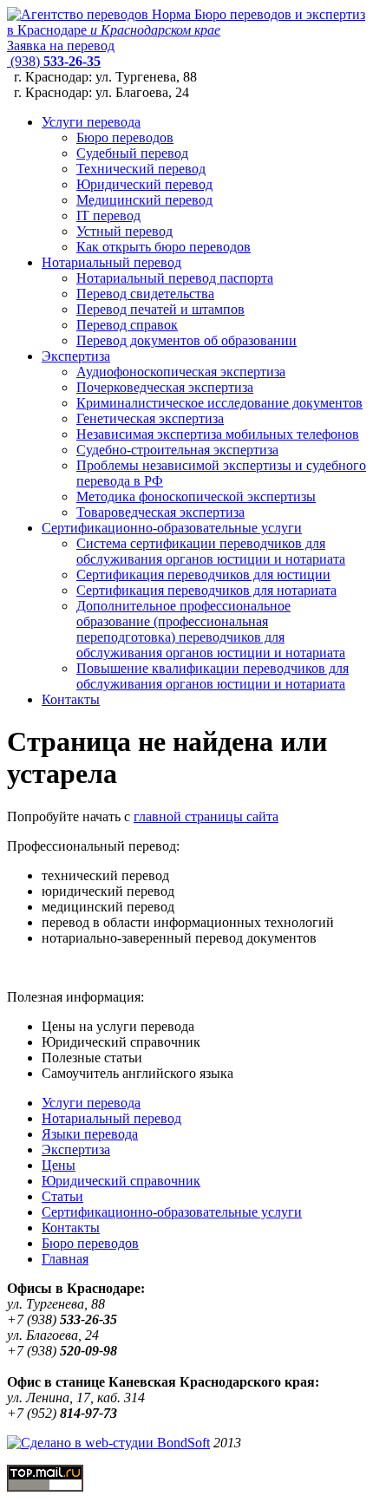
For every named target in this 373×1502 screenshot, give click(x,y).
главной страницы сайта (206, 816)
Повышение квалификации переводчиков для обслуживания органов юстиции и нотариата (212, 676)
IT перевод (108, 215)
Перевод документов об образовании (186, 340)
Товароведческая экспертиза (160, 512)
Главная (65, 1258)
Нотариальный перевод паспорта (174, 278)
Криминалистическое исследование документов (219, 402)
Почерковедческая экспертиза (164, 387)
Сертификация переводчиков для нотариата (206, 590)
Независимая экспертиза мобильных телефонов (217, 434)
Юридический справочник (121, 1180)
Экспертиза (76, 356)
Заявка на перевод (61, 45)
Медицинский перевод (144, 200)
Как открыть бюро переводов (163, 246)
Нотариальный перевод (111, 262)
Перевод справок (127, 324)
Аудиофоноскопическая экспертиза (180, 371)
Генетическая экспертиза (150, 418)
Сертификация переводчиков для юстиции (203, 574)
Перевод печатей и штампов (160, 309)
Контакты (71, 699)
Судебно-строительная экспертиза (177, 449)
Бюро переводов (124, 137)
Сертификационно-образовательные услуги (172, 527)
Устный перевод (124, 231)
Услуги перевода (91, 121)
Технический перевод (141, 168)
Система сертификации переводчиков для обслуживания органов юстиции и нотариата (210, 551)
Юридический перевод (144, 184)
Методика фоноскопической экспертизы (196, 496)
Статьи (62, 1196)
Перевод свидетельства (145, 293)
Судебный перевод (132, 153)
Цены (58, 1165)
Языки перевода (90, 1133)
